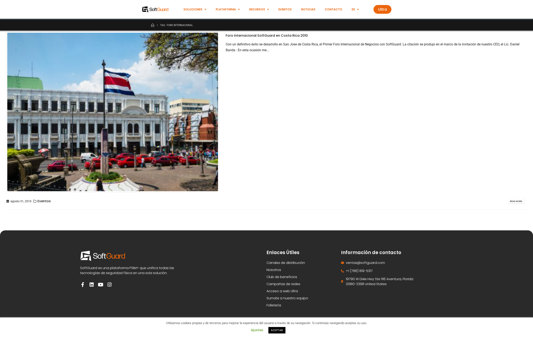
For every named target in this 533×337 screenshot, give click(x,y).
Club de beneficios (281, 277)
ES (353, 9)
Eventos (285, 9)
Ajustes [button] (257, 330)
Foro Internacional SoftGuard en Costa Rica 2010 (267, 35)
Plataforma (226, 9)
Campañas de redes (283, 284)
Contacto (333, 9)
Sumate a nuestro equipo (287, 298)
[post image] (112, 112)
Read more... (516, 201)
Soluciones (192, 9)
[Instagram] (109, 284)
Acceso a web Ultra (282, 291)
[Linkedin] (91, 284)
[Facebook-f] (82, 284)
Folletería (273, 305)
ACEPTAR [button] (277, 330)
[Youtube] (100, 284)
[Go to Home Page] (152, 24)
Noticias (308, 9)
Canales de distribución (285, 262)
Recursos (257, 9)
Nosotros (273, 269)
